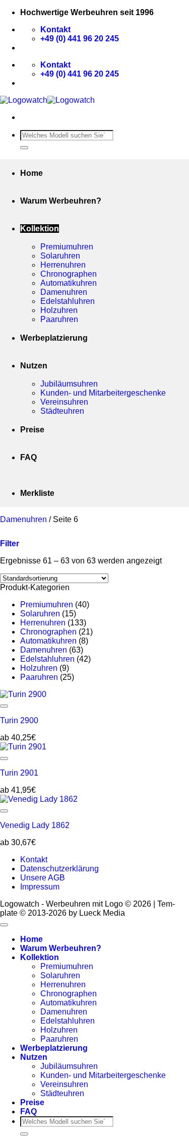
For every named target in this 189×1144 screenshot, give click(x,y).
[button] (9, 543)
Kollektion (39, 228)
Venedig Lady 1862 (35, 825)
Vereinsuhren (64, 402)
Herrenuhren (63, 265)
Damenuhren (63, 292)
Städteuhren (62, 411)
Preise (32, 429)
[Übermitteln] (24, 147)
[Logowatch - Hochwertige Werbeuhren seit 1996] (47, 100)
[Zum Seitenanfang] (4, 924)
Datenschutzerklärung (59, 868)
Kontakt (33, 859)
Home (31, 173)
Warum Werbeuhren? (60, 201)
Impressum (39, 886)
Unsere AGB (42, 877)
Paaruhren (59, 319)
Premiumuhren (66, 246)
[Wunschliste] (4, 706)
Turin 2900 (19, 720)
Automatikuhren (68, 283)
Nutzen (33, 365)
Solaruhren (60, 255)
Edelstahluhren (67, 301)
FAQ (28, 457)
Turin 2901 (19, 773)
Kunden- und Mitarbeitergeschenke (103, 393)
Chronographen (68, 274)
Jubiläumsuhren (69, 383)
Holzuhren (59, 310)
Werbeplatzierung (54, 338)
